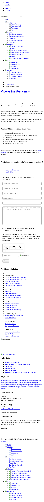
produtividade (12, 387)
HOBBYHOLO (9, 84)
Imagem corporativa (12, 303)
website (3, 389)
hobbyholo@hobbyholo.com (10, 409)
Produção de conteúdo (12, 283)
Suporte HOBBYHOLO (12, 362)
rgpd (19, 387)
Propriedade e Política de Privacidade (17, 364)
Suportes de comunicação (13, 310)
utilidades (30, 387)
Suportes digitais (10, 308)
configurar (15, 381)
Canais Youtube (10, 334)
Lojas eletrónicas (11, 293)
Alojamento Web (10, 324)
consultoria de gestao (26, 381)
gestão (21, 383)
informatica (5, 385)
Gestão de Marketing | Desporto (16, 279)
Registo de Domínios (12, 326)
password (31, 385)
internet (12, 385)
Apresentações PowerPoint (14, 316)
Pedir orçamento (10, 370)
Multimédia (9, 172)
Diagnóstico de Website (13, 297)
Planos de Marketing (12, 281)
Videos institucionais (15, 91)
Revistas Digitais (10, 318)
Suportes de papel (11, 306)
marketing (18, 385)
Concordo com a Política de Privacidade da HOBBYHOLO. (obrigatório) (19, 229)
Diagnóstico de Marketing (13, 285)
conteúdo (37, 381)
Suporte (7, 5)
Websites (8, 291)
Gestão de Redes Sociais (13, 295)
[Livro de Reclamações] (8, 354)
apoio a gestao (6, 381)
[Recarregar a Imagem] (24, 255)
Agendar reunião (10, 368)
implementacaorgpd (31, 383)
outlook (25, 385)
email (3, 383)
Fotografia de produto (12, 332)
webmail (37, 387)
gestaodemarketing (12, 383)
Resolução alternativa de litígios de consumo (20, 372)
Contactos (8, 366)
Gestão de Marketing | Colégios (15, 277)
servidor (24, 387)
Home (7, 3)
